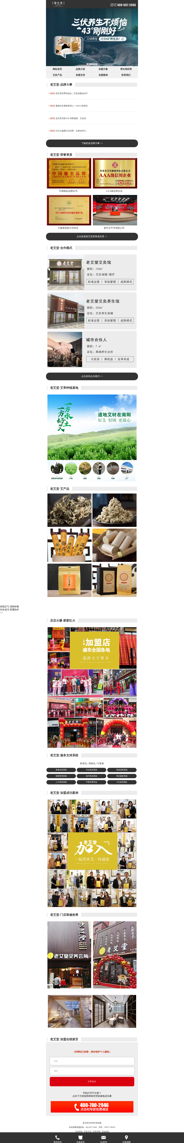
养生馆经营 (126, 69)
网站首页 (57, 69)
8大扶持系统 (122, 782)
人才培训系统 (61, 782)
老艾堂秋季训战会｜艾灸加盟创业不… (73, 93)
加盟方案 (103, 69)
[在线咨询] (80, 1137)
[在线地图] (126, 1137)
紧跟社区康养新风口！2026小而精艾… (73, 106)
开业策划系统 (91, 770)
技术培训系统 (91, 776)
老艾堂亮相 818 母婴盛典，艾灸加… (72, 118)
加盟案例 (103, 75)
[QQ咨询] (103, 1137)
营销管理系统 (61, 776)
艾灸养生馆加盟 (94, 1123)
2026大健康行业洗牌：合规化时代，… (73, 131)
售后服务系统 (122, 776)
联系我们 (126, 75)
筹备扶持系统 (61, 770)
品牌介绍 (80, 69)
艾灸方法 (87, 1132)
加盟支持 (80, 75)
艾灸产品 (57, 75)
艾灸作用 (96, 1132)
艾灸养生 (79, 1132)
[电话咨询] (57, 1137)
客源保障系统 (122, 770)
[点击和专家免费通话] (92, 1113)
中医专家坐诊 (91, 782)
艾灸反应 (105, 1132)
